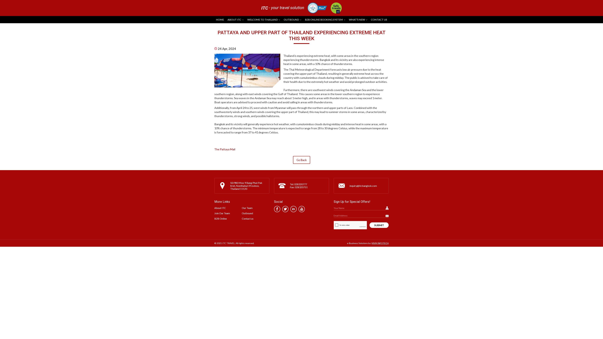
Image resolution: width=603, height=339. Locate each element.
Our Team (247, 207)
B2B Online (220, 218)
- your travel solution (282, 8)
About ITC (234, 19)
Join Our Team (222, 213)
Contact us (247, 218)
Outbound (291, 19)
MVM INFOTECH (380, 243)
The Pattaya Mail (224, 149)
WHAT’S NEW (357, 19)
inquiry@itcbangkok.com (363, 185)
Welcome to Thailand (262, 19)
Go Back (301, 160)
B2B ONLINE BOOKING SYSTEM (324, 19)
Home (220, 19)
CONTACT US (379, 19)
